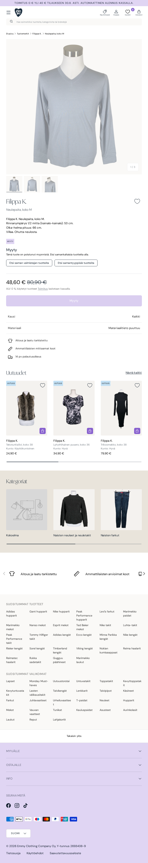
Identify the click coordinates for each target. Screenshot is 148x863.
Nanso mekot (37, 625)
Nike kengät (130, 634)
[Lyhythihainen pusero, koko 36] (73, 408)
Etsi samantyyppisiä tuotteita (76, 263)
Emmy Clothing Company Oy (36, 846)
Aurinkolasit (130, 710)
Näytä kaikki (134, 373)
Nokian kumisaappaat (108, 650)
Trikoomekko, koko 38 (114, 444)
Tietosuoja (13, 853)
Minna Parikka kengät (108, 637)
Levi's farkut (107, 611)
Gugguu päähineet (59, 660)
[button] (139, 12)
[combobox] (74, 21)
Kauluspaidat (84, 710)
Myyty (74, 301)
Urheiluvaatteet (62, 702)
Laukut (10, 719)
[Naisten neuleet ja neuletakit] (73, 509)
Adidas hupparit (11, 613)
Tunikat (57, 710)
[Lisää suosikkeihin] (137, 201)
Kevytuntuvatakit (15, 692)
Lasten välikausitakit (37, 692)
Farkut (10, 700)
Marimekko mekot (12, 627)
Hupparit (128, 700)
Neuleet (104, 700)
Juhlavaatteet (37, 700)
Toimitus (43, 288)
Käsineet (128, 690)
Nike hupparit (61, 611)
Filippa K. (36, 33)
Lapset (10, 681)
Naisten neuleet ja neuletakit (72, 535)
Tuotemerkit (23, 33)
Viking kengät (84, 648)
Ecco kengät (84, 634)
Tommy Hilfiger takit (38, 637)
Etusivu (9, 33)
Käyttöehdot (35, 853)
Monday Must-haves (38, 683)
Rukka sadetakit (35, 660)
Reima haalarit (132, 648)
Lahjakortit (59, 719)
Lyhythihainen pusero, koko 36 (71, 444)
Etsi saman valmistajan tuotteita (29, 263)
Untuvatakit (83, 681)
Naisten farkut (110, 535)
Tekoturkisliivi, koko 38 (19, 444)
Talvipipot (106, 690)
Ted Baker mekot (82, 627)
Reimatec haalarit (12, 660)
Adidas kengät (62, 634)
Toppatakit (106, 681)
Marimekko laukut (83, 660)
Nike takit (105, 625)
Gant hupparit (38, 611)
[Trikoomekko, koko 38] (121, 408)
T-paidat (81, 700)
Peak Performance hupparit (84, 615)
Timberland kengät (60, 650)
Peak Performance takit (14, 639)
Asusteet (105, 710)
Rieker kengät (14, 648)
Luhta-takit (130, 625)
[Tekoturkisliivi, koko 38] (26, 408)
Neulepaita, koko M (54, 33)
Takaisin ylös (74, 736)
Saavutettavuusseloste (65, 853)
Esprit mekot (60, 625)
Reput (33, 719)
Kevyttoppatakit (132, 683)
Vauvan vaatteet (34, 712)
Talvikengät (60, 690)
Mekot (10, 710)
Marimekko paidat (129, 613)
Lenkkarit (81, 690)
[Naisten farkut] (121, 509)
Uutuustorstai (61, 681)
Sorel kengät (37, 648)
